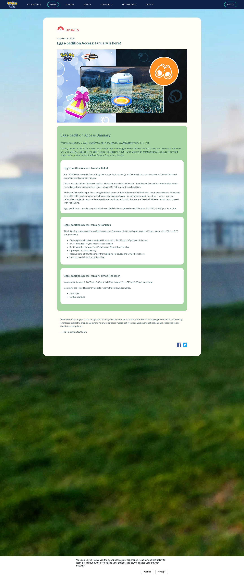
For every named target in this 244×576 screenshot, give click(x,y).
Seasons (70, 4)
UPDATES (72, 30)
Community (107, 4)
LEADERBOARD (129, 4)
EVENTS (87, 4)
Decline (147, 571)
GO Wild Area (34, 4)
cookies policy (155, 560)
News (53, 4)
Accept (161, 571)
